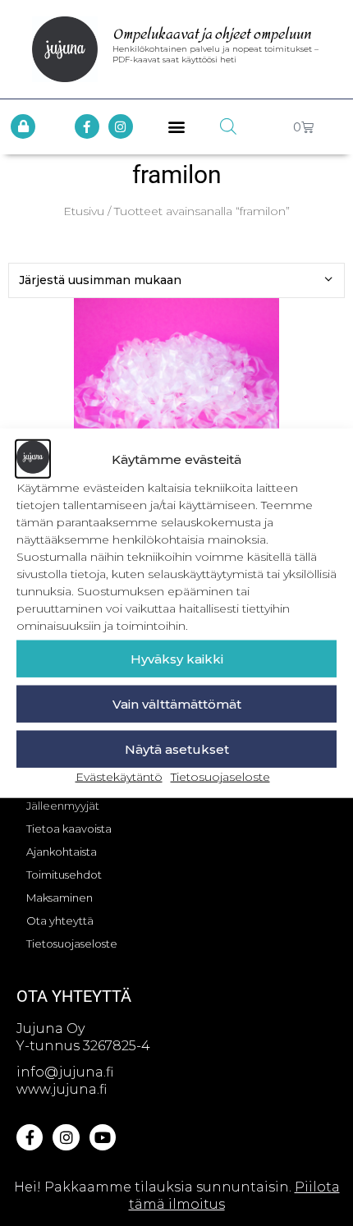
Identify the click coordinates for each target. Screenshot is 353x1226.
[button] (176, 126)
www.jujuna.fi (61, 1089)
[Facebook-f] (87, 126)
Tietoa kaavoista (69, 828)
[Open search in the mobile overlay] (228, 126)
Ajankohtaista (61, 851)
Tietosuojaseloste (220, 776)
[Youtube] (102, 1137)
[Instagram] (120, 126)
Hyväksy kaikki (177, 659)
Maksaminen (59, 897)
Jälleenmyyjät (62, 805)
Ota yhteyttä (60, 920)
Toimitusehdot (64, 874)
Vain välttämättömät (176, 704)
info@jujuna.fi (64, 1072)
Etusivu (83, 211)
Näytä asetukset (177, 749)
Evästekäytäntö (119, 776)
